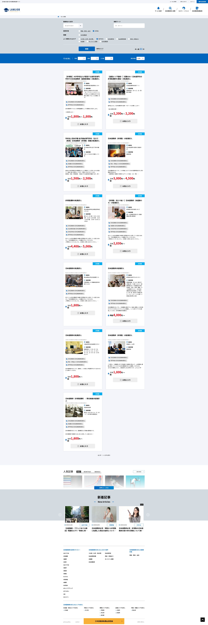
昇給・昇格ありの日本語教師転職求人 (120, 163)
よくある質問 (173, 1)
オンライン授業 (93, 41)
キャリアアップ (68, 588)
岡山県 (134, 610)
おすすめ (66, 553)
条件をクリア (100, 48)
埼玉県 (102, 612)
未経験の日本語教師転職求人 (75, 163)
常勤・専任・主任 (85, 31)
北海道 (66, 610)
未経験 (82, 41)
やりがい (66, 591)
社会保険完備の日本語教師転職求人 (77, 228)
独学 (65, 568)
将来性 (66, 579)
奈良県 (118, 612)
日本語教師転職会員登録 (104, 621)
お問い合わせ (183, 1)
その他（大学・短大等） (87, 39)
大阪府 (118, 610)
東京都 (102, 615)
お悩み (66, 585)
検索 (86, 49)
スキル (66, 576)
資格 (65, 573)
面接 (65, 559)
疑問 (65, 582)
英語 (65, 571)
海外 (65, 562)
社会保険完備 (122, 39)
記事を (101, 487)
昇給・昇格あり (134, 39)
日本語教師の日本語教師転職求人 (76, 102)
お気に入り (84, 124)
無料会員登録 (202, 1)
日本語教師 (84, 35)
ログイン (192, 1)
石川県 (87, 610)
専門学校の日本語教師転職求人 (76, 105)
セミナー (66, 597)
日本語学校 (111, 39)
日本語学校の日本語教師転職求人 (76, 231)
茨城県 (102, 610)
